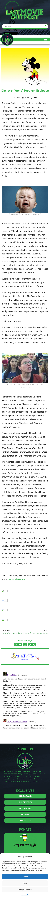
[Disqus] (25, 700)
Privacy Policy (25, 895)
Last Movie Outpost (17, 579)
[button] (46, 857)
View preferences (25, 889)
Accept (25, 876)
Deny (25, 883)
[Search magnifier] (45, 26)
